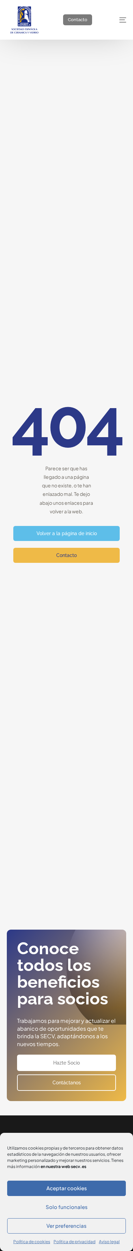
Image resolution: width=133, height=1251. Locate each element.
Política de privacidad (74, 1241)
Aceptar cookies (66, 1188)
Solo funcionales (67, 1207)
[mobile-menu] (117, 19)
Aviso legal (109, 1241)
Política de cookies (31, 1241)
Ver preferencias (66, 1225)
